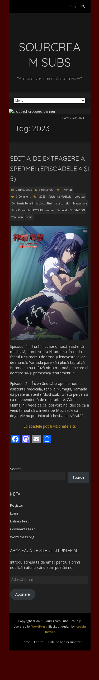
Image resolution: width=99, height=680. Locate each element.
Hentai (67, 190)
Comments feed (23, 529)
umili (29, 217)
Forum (39, 642)
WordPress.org (22, 537)
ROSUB (38, 210)
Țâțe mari (17, 217)
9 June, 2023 (23, 190)
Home (65, 118)
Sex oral (62, 210)
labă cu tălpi (62, 203)
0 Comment (23, 196)
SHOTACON (77, 210)
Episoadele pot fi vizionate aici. (49, 426)
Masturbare (80, 203)
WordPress (39, 626)
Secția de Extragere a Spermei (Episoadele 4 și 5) (49, 168)
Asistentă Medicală (60, 196)
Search (16, 468)
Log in (14, 513)
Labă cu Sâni (44, 203)
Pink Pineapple (20, 210)
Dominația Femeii (22, 203)
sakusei (49, 210)
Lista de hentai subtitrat (65, 642)
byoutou (79, 196)
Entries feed (20, 521)
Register (16, 505)
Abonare (22, 594)
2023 (42, 196)
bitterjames (46, 190)
